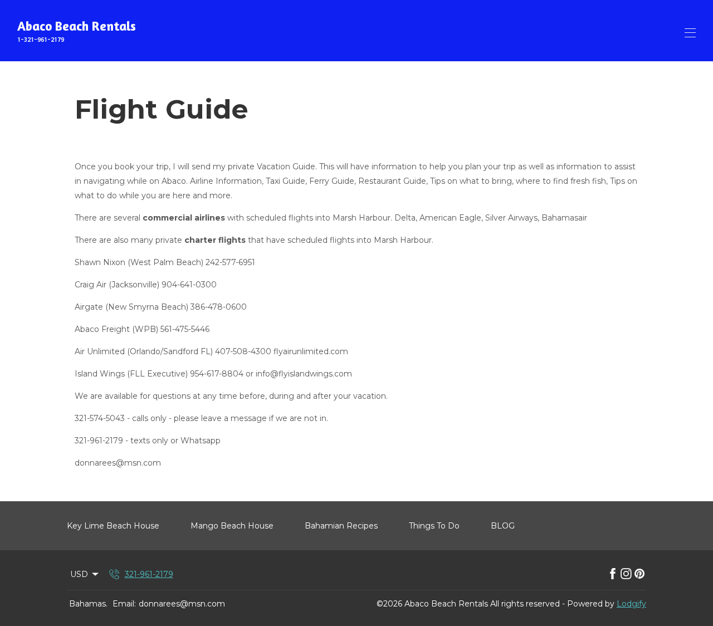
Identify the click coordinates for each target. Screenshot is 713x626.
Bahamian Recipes (341, 526)
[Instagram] (626, 574)
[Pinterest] (639, 574)
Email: (124, 604)
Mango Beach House (232, 526)
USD (79, 574)
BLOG (503, 526)
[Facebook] (612, 574)
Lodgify (631, 604)
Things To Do (434, 526)
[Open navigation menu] (690, 32)
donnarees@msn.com (182, 604)
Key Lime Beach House (113, 526)
